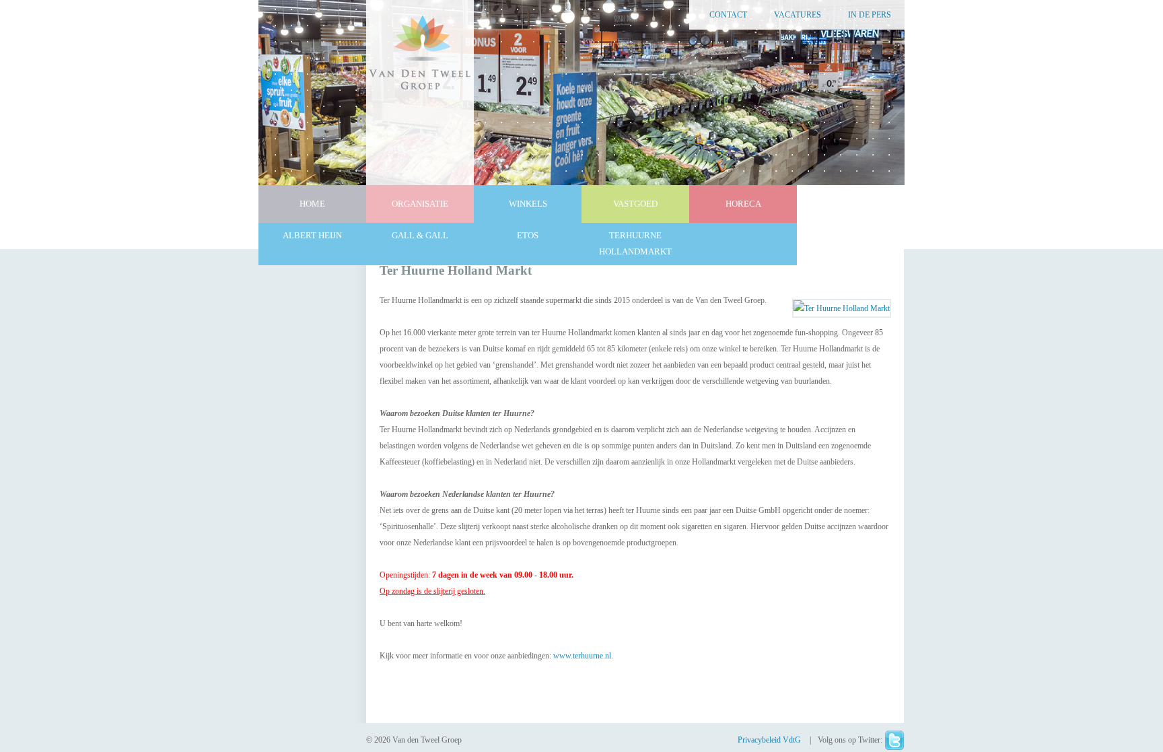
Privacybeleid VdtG (770, 740)
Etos (527, 235)
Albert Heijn (312, 235)
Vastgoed (635, 204)
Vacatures (797, 15)
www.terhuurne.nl (582, 655)
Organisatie (420, 204)
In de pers (869, 15)
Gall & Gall (420, 235)
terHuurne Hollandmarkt (635, 243)
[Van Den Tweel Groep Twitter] (894, 740)
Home (312, 204)
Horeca (743, 204)
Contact (728, 15)
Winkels (528, 204)
